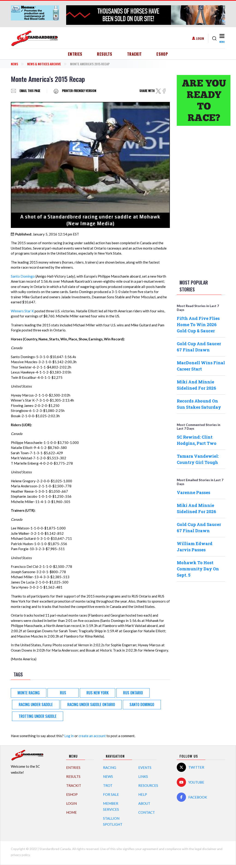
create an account (92, 736)
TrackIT (134, 54)
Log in (69, 736)
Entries (75, 54)
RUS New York (97, 692)
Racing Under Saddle (36, 704)
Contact (146, 812)
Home (71, 812)
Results (104, 54)
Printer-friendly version (79, 91)
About (144, 803)
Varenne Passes (193, 492)
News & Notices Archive (44, 63)
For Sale (111, 794)
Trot (107, 785)
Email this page (30, 91)
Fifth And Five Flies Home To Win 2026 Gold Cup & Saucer (198, 324)
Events (144, 767)
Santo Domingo (23, 276)
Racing (109, 767)
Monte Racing (29, 692)
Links (143, 776)
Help (142, 794)
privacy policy (20, 855)
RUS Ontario (133, 692)
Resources (148, 785)
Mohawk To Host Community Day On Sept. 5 (198, 569)
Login (200, 38)
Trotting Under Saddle (37, 716)
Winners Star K (22, 311)
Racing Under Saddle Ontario (91, 704)
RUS (63, 692)
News (14, 63)
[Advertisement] (201, 202)
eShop (162, 54)
